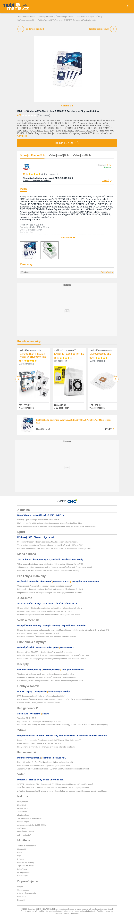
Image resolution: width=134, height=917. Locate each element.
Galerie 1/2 (67, 105)
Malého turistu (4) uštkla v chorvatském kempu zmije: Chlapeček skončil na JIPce (49, 523)
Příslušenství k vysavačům (88, 17)
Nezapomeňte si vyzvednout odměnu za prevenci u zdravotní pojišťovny (46, 747)
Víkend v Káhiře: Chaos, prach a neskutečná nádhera (38, 703)
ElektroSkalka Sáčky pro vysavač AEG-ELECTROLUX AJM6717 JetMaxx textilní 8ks (48, 179)
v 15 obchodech (97, 408)
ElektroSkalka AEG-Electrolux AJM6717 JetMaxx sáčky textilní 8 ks (58, 111)
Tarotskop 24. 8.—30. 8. (26, 718)
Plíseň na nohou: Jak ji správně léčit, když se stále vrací (39, 743)
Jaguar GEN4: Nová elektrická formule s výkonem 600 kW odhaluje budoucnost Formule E (53, 769)
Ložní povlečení (23, 872)
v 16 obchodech (26, 408)
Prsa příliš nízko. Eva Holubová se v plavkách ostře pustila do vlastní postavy (48, 570)
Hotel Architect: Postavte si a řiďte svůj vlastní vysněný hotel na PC (44, 766)
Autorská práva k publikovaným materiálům (94, 909)
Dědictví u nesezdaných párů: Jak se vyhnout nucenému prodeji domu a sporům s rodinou (53, 655)
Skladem (107, 167)
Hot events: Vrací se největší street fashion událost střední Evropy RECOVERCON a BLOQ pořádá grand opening (62, 725)
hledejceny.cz (22, 802)
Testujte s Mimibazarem (26, 846)
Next (115, 379)
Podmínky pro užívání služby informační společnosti (41, 911)
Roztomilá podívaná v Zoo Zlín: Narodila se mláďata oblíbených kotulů (45, 762)
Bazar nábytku (23, 876)
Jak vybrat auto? (24, 835)
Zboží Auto (21, 828)
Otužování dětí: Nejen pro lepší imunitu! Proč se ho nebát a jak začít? (44, 586)
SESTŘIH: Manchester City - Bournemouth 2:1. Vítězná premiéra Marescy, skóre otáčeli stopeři (55, 784)
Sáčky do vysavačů (25, 20)
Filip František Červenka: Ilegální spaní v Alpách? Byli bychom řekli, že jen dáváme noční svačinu (55, 699)
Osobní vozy (22, 808)
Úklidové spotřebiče (65, 17)
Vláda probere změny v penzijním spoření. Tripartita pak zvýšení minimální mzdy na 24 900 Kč (54, 567)
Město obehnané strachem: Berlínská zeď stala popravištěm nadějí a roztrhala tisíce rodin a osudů (56, 526)
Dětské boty (22, 869)
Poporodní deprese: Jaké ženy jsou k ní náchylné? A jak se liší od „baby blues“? (49, 740)
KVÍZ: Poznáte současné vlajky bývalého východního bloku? (41, 696)
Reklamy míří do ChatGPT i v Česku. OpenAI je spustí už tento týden (44, 652)
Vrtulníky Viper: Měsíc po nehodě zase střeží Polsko (38, 520)
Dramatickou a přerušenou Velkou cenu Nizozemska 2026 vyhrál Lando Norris (48, 615)
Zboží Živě (21, 805)
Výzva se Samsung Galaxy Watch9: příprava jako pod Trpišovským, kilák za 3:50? (50, 545)
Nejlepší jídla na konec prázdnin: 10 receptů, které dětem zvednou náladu (46, 677)
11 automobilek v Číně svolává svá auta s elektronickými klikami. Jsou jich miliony (49, 608)
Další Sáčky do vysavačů (30, 350)
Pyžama (20, 859)
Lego (19, 856)
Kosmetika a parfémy (25, 862)
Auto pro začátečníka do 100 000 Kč (31, 825)
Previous (18, 379)
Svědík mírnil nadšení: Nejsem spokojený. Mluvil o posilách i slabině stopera (47, 542)
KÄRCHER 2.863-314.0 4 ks (69, 354)
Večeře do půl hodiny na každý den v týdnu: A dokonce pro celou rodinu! (45, 674)
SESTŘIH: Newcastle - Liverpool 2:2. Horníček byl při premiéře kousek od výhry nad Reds (53, 787)
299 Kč (105, 180)
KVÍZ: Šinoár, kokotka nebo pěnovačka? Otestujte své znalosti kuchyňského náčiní (50, 681)
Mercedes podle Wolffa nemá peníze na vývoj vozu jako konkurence (44, 611)
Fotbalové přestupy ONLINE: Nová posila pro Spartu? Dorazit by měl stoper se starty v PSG (54, 549)
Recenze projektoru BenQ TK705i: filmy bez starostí (38, 633)
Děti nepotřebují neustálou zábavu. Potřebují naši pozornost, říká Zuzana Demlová (50, 589)
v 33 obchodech (61, 408)
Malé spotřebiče (46, 17)
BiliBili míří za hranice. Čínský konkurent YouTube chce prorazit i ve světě (46, 637)
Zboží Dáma (22, 812)
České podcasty (23, 890)
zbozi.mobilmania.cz (26, 17)
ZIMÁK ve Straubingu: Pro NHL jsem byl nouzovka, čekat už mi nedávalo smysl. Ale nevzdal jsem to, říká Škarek (62, 791)
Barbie (19, 852)
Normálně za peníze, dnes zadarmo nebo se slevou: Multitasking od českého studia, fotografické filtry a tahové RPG (63, 630)
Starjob (20, 887)
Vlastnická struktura (71, 913)
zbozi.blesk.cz (23, 815)
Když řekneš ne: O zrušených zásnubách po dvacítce (38, 721)
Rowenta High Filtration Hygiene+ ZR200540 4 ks (32, 355)
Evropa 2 (21, 900)
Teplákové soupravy (25, 866)
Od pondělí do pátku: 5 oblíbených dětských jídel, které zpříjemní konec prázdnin (49, 593)
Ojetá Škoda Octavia (25, 832)
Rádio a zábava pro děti (26, 893)
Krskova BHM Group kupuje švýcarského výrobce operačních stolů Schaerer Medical (51, 659)
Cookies (100, 911)
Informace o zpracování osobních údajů (79, 911)
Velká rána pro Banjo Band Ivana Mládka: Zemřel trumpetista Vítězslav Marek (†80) (50, 564)
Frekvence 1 (22, 897)
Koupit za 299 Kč (67, 143)
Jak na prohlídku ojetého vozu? (29, 818)
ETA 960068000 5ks (100, 354)
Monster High (22, 849)
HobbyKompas (23, 822)
